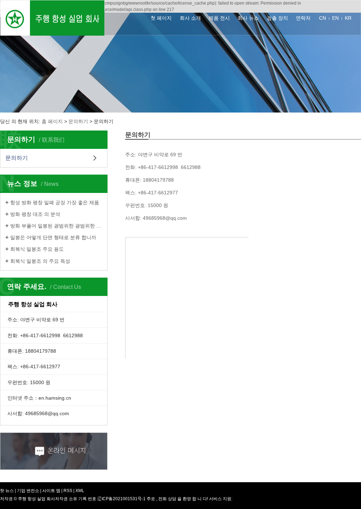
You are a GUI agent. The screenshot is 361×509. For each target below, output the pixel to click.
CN (322, 18)
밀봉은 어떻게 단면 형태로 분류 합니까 (53, 237)
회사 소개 (190, 18)
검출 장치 (277, 18)
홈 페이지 (52, 121)
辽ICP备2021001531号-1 (121, 498)
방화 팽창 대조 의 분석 (35, 214)
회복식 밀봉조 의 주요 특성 (40, 261)
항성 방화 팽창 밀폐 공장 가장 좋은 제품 (54, 202)
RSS (67, 490)
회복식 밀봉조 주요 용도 (37, 249)
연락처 (303, 18)
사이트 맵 (51, 490)
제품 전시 (219, 18)
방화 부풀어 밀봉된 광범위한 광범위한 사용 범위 (56, 226)
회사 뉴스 (248, 18)
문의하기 (78, 121)
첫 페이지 (161, 18)
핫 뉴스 (7, 490)
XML (79, 490)
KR (348, 18)
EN (335, 18)
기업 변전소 (28, 490)
